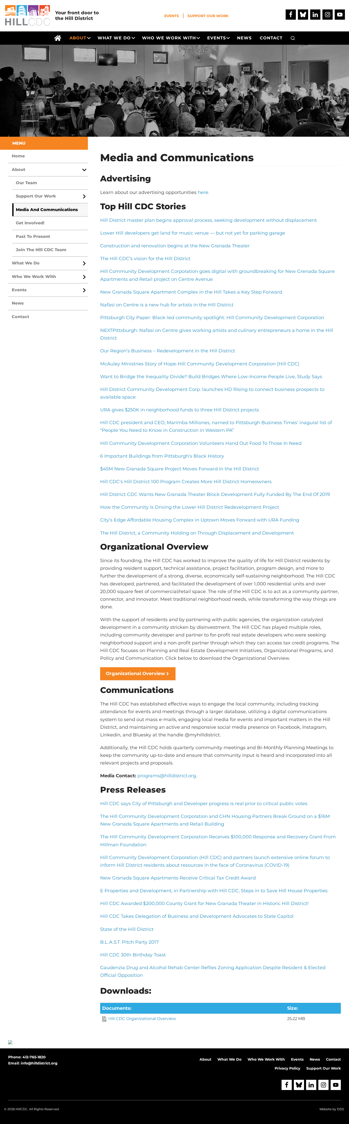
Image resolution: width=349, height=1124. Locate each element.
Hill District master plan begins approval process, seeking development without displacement (208, 220)
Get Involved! (30, 223)
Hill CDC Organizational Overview (142, 1018)
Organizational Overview (135, 673)
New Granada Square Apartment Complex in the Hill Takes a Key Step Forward (191, 292)
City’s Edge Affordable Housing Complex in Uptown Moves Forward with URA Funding (199, 520)
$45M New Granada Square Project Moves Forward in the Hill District (179, 469)
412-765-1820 (34, 1057)
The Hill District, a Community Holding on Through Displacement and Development (197, 533)
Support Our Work (208, 16)
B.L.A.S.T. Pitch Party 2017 (129, 942)
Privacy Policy (287, 1068)
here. (203, 192)
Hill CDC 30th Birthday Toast (133, 955)
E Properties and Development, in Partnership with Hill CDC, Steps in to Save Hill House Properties (214, 891)
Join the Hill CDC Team (41, 249)
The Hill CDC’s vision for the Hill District (145, 258)
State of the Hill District (127, 929)
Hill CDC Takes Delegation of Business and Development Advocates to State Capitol (197, 916)
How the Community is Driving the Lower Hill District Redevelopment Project (189, 507)
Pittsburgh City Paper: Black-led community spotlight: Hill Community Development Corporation (212, 317)
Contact (20, 316)
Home (18, 156)
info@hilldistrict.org (39, 1063)
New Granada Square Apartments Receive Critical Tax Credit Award (178, 878)
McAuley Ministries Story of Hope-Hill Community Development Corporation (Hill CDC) (199, 364)
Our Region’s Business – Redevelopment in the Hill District (167, 351)
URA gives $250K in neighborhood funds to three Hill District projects (179, 410)
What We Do (26, 263)
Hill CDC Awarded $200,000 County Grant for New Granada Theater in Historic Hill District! (204, 903)
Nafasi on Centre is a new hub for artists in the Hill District (167, 305)
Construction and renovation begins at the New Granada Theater (175, 246)
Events (171, 16)
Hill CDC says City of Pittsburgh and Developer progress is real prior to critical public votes (203, 803)
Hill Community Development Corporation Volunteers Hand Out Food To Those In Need (200, 443)
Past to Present (33, 236)
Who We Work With (34, 276)
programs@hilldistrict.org (166, 776)
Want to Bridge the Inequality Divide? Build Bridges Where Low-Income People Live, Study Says (211, 376)
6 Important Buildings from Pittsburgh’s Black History (162, 456)
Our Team (26, 182)
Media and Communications (47, 209)
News (18, 303)
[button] (293, 38)
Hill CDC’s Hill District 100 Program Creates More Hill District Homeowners (186, 481)
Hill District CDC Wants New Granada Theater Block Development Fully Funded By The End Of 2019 (215, 494)
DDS (340, 1109)
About (18, 169)
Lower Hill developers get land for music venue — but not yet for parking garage (192, 233)
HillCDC (22, 1109)
